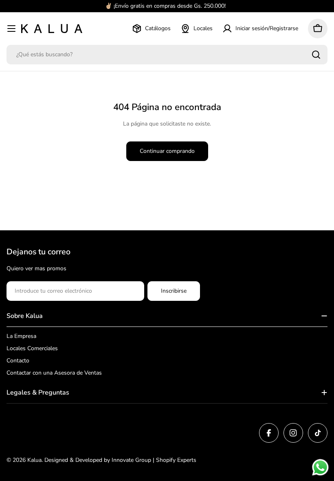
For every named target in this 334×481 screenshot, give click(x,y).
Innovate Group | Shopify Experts (154, 460)
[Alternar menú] (11, 28)
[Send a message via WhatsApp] (320, 467)
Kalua (34, 460)
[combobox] (167, 54)
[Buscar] (316, 55)
